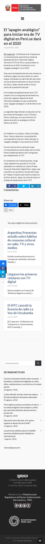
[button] (38, 363)
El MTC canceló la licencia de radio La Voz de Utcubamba (20, 309)
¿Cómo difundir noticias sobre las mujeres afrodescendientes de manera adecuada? (21, 395)
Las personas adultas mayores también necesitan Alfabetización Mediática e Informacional (20, 433)
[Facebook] (3, 263)
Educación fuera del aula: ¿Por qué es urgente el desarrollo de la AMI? (19, 421)
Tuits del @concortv (12, 448)
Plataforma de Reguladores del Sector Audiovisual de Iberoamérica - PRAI (22, 497)
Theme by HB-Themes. (24, 541)
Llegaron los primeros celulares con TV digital (22, 278)
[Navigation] (22, 18)
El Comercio (9, 54)
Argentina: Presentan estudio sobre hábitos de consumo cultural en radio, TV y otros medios (22, 240)
